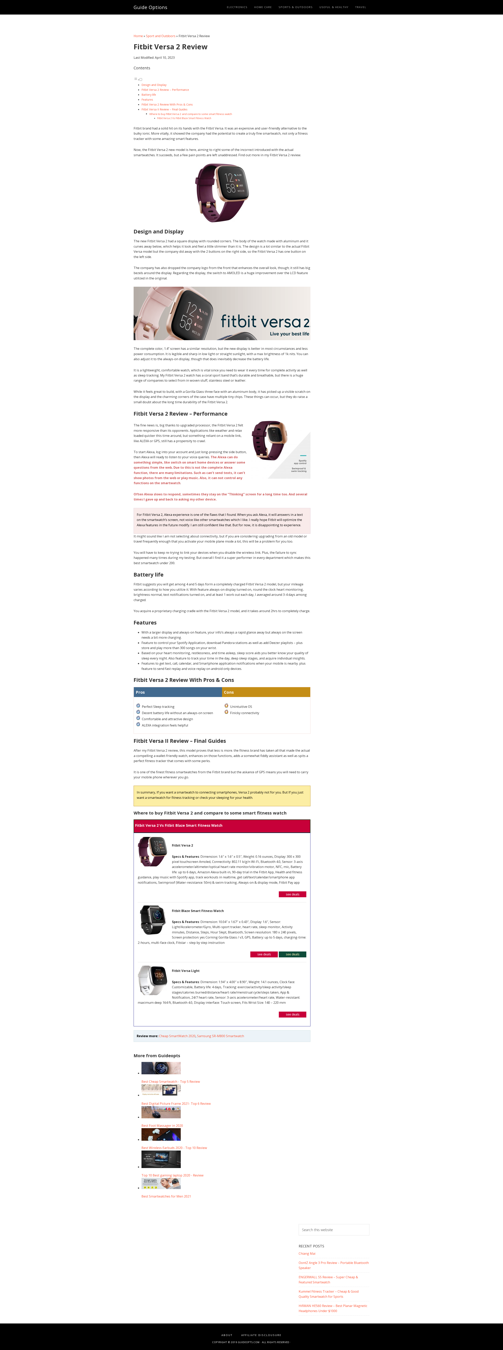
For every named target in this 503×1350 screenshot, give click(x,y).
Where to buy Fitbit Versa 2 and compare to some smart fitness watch (190, 114)
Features (147, 99)
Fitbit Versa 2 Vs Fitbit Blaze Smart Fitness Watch (184, 118)
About (227, 1335)
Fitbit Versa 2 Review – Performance (165, 90)
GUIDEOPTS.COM (249, 1342)
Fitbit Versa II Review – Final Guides (164, 109)
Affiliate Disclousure (261, 1335)
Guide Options (150, 7)
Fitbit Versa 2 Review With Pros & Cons (167, 104)
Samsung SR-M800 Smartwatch (220, 1036)
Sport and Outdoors (160, 36)
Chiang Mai (307, 1253)
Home (138, 36)
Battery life (148, 94)
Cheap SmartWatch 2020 (177, 1036)
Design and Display (153, 85)
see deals (292, 894)
